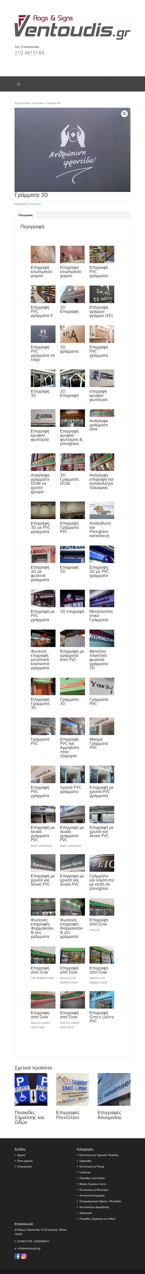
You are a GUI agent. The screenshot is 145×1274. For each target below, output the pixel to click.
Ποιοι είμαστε (25, 1161)
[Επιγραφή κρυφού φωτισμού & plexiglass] (72, 426)
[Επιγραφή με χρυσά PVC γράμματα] (101, 782)
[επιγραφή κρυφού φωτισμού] (101, 386)
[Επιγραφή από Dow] (101, 914)
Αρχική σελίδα (22, 103)
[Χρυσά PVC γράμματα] (72, 782)
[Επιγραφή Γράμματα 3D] (43, 694)
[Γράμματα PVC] (101, 694)
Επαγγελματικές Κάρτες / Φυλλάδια (100, 1201)
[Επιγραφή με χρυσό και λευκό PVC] (101, 822)
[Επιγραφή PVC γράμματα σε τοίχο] (43, 342)
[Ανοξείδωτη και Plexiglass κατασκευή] (101, 518)
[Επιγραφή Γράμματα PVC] (72, 518)
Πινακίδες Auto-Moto (92, 1178)
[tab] (25, 215)
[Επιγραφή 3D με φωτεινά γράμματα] (43, 562)
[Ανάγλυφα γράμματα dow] (101, 415)
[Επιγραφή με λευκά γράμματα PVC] (43, 822)
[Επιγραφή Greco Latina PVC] (101, 1007)
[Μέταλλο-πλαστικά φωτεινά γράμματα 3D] (101, 646)
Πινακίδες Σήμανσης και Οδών (97, 1218)
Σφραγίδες (85, 1161)
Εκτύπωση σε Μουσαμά (93, 1189)
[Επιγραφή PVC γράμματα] (101, 262)
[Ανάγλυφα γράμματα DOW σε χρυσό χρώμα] (43, 470)
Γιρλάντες (85, 1172)
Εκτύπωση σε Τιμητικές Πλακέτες (99, 1155)
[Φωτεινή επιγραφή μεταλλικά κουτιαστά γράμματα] (43, 646)
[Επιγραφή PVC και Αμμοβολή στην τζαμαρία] (72, 734)
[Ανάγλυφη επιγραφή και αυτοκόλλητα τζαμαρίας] (101, 470)
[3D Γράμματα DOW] (72, 470)
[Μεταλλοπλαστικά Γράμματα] (101, 606)
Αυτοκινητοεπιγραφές (92, 1195)
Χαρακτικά (85, 1213)
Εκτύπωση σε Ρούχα (91, 1166)
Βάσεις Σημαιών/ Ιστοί (92, 1184)
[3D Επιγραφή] (72, 302)
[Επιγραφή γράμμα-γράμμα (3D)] (101, 302)
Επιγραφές (38, 103)
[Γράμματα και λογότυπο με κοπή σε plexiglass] (101, 870)
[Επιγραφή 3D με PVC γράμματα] (43, 518)
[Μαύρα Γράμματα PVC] (101, 734)
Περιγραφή (26, 215)
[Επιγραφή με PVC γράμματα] (43, 606)
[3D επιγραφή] (72, 606)
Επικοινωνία (24, 1166)
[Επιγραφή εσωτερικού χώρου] (43, 262)
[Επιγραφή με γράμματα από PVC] (72, 646)
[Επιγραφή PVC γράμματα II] (43, 302)
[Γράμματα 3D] (72, 694)
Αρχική (21, 1155)
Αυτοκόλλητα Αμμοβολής (94, 1207)
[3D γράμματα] (72, 342)
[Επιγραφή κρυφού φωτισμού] (43, 426)
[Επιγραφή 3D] (43, 386)
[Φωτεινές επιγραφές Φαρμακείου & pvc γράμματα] (43, 914)
